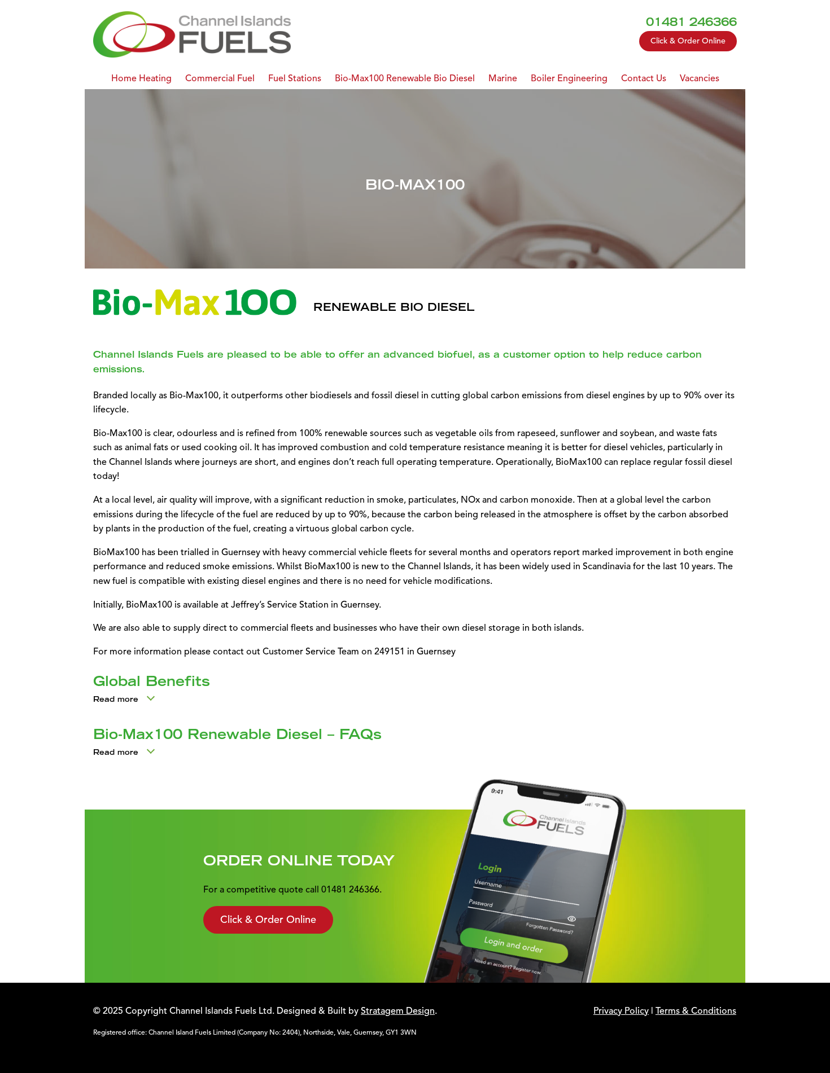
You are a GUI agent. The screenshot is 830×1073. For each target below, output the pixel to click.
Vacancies (699, 78)
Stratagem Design (398, 1011)
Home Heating (141, 78)
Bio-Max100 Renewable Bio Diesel (405, 78)
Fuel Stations (294, 78)
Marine (502, 78)
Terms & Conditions (696, 1011)
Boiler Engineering (569, 78)
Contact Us (643, 78)
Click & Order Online (688, 41)
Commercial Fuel (220, 78)
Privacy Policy (621, 1011)
